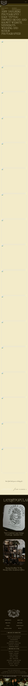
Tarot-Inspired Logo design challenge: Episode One (14, 534)
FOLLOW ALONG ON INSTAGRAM (8, 676)
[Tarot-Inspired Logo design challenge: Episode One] (14, 518)
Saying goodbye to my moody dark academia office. (14, 569)
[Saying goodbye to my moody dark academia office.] (14, 552)
